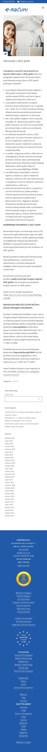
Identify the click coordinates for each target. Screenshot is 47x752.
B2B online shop (23, 608)
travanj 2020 (9, 494)
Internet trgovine (23, 605)
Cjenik (23, 684)
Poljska (23, 729)
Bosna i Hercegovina (23, 713)
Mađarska (23, 723)
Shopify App (23, 668)
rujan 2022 (9, 469)
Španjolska (23, 736)
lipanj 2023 (9, 455)
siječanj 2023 (9, 460)
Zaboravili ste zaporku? (23, 687)
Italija (23, 716)
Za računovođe (23, 599)
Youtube (23, 701)
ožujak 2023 (9, 457)
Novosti (16, 381)
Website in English (23, 742)
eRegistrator (23, 661)
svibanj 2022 (9, 471)
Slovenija (23, 707)
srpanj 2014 (9, 510)
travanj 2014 (9, 516)
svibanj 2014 (9, 513)
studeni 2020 (9, 488)
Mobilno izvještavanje (23, 664)
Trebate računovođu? (23, 618)
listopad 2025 (10, 438)
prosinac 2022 (10, 463)
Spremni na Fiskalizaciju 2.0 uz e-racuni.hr (18, 421)
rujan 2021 (9, 480)
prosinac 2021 (10, 474)
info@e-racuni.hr (26, 1)
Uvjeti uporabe (23, 565)
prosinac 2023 (10, 449)
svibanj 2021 (9, 482)
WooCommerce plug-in (23, 671)
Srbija (23, 710)
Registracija (23, 678)
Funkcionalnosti (23, 612)
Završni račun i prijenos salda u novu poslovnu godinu (22, 424)
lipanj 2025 (9, 444)
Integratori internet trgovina (23, 624)
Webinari (23, 694)
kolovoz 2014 (9, 507)
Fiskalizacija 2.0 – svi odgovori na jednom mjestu (20, 418)
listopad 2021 (10, 477)
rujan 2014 (9, 505)
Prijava (23, 681)
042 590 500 (10, 1)
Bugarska (23, 732)
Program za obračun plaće (23, 602)
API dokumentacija (23, 621)
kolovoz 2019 (9, 496)
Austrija (23, 720)
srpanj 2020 (9, 491)
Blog (23, 697)
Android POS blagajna (23, 655)
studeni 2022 (9, 466)
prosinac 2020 (10, 485)
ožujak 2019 (9, 502)
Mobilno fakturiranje (23, 658)
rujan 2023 (9, 452)
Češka (23, 726)
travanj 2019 (9, 499)
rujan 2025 (9, 441)
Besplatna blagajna (23, 593)
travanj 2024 (9, 446)
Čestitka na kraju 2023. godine (14, 426)
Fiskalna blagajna (23, 596)
